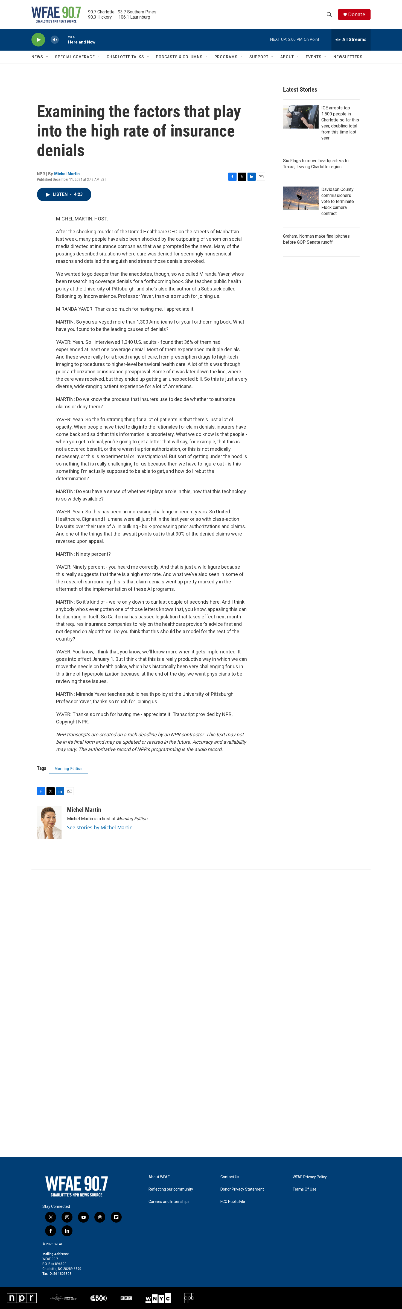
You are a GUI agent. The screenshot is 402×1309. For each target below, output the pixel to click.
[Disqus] (201, 943)
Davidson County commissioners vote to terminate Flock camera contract (337, 201)
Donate (356, 14)
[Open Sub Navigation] (47, 57)
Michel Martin (67, 173)
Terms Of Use (304, 1189)
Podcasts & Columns (179, 57)
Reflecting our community (170, 1189)
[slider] (63, 39)
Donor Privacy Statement (242, 1189)
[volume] (54, 40)
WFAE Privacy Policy (310, 1177)
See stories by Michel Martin (100, 827)
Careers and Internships (169, 1202)
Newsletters (348, 57)
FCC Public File (232, 1202)
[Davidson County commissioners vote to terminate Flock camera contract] (301, 198)
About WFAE (159, 1177)
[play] (38, 40)
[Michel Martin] (49, 822)
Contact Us (229, 1177)
